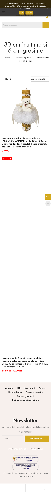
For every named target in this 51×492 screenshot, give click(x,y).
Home (7, 57)
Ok (22, 13)
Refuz (29, 13)
